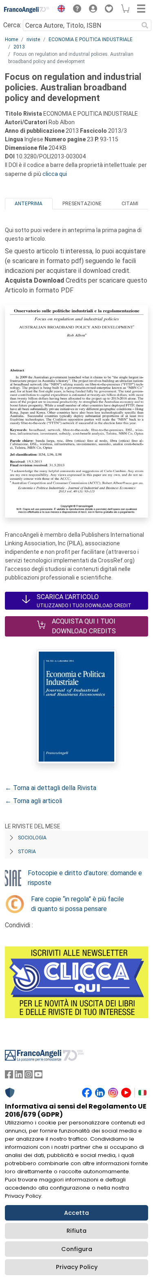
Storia (27, 851)
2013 (19, 47)
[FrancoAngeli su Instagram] (28, 1076)
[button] (59, 10)
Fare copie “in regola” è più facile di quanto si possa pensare (77, 904)
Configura (76, 1249)
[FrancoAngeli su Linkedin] (19, 1076)
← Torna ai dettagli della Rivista (50, 788)
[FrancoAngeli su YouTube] (38, 1076)
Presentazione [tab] (82, 203)
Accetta (76, 1213)
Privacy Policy (77, 1267)
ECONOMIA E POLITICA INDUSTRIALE (91, 39)
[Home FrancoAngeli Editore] (27, 10)
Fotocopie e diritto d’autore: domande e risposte (85, 878)
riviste (33, 39)
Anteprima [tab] (28, 203)
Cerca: (12, 25)
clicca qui (54, 174)
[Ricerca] (144, 25)
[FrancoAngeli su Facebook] (9, 1076)
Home (11, 39)
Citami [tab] (130, 203)
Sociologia (32, 838)
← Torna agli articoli (33, 801)
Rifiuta (76, 1231)
